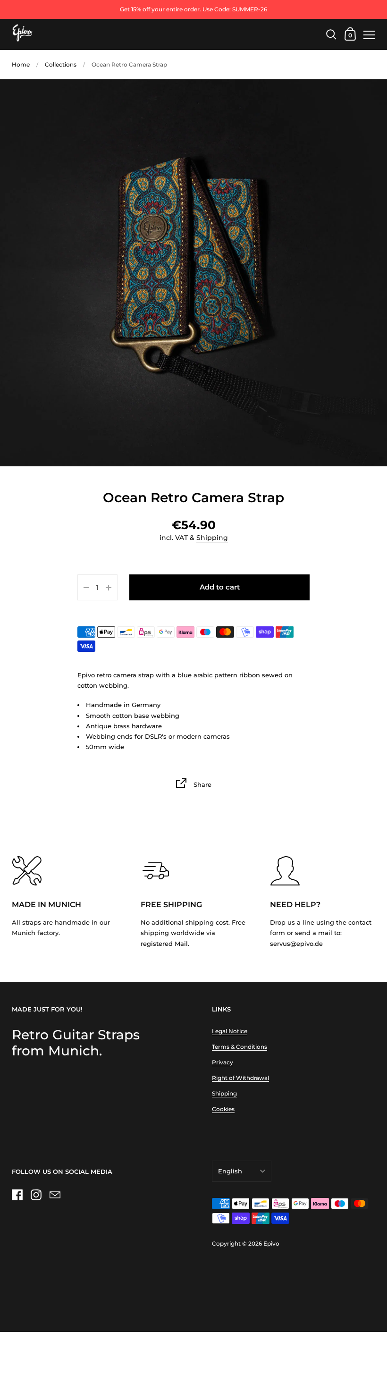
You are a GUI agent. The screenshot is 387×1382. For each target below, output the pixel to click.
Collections (60, 64)
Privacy (222, 1062)
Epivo (271, 1243)
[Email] (54, 1194)
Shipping (212, 537)
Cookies (223, 1108)
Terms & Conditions (239, 1046)
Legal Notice (229, 1031)
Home (21, 64)
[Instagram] (35, 1194)
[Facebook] (17, 1194)
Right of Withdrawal (240, 1077)
